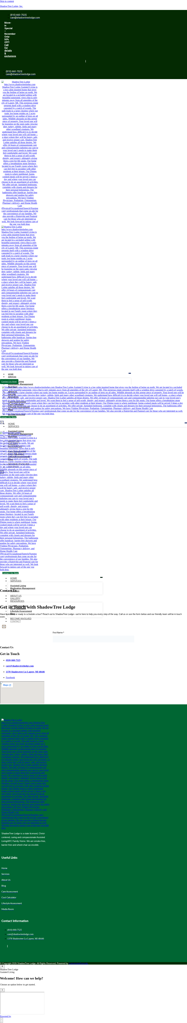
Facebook (10, 677)
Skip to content (7, 1)
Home (10, 374)
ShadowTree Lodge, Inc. (11, 6)
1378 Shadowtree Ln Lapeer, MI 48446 (25, 672)
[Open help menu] (1, 1020)
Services (12, 377)
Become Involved (20, 618)
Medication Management (20, 384)
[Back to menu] (2, 990)
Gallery (15, 598)
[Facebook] (85, 61)
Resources (17, 601)
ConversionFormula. (78, 963)
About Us (15, 596)
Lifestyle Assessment (21, 611)
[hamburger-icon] (130, 373)
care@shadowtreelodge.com (20, 666)
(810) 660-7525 (13, 660)
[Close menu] (2, 966)
